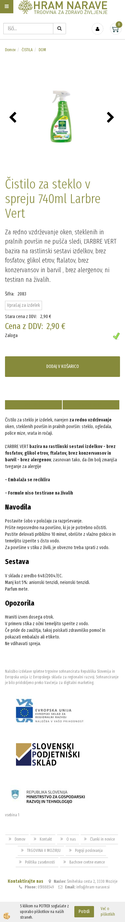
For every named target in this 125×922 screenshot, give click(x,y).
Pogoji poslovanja (89, 850)
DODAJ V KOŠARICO (62, 366)
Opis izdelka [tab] (33, 405)
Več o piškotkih (108, 911)
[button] (111, 118)
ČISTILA (27, 50)
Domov (10, 50)
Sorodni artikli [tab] (91, 405)
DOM (42, 50)
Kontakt (46, 839)
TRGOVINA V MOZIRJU (44, 850)
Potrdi (84, 911)
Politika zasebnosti (40, 862)
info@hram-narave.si (93, 887)
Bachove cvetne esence (87, 862)
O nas (71, 839)
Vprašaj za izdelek (23, 305)
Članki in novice (102, 839)
